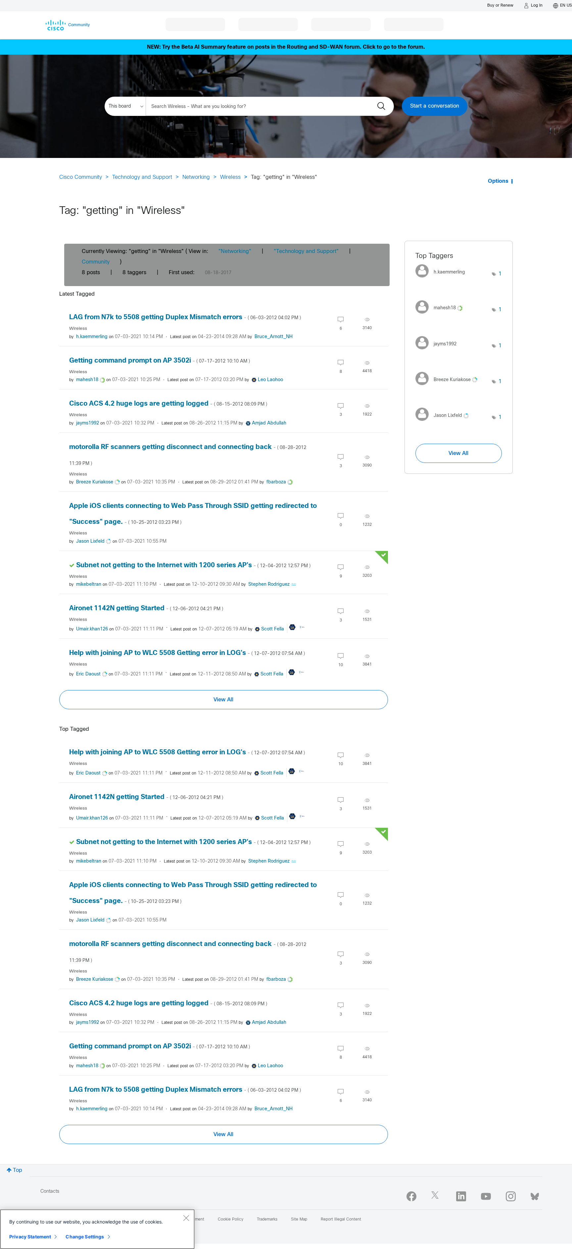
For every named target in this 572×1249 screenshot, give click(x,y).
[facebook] (411, 1196)
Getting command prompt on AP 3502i (159, 361)
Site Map (299, 1220)
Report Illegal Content (341, 1220)
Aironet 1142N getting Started (146, 608)
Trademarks (267, 1220)
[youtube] (486, 1196)
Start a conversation (434, 106)
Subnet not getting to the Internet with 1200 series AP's (193, 565)
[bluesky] (534, 1195)
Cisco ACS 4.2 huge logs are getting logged (168, 404)
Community (96, 262)
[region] (97, 1229)
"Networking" (234, 251)
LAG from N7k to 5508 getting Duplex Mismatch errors (185, 317)
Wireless (230, 177)
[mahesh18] (441, 315)
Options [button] (498, 181)
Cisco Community (80, 177)
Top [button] (17, 1170)
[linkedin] (461, 1196)
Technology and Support (142, 177)
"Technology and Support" (306, 251)
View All (223, 699)
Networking (196, 177)
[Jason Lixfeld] (444, 422)
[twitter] (436, 1196)
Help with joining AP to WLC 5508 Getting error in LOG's (187, 653)
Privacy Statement (30, 1236)
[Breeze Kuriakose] (448, 386)
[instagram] (511, 1196)
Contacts (49, 1191)
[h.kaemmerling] (442, 279)
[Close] (186, 1218)
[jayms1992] (438, 350)
